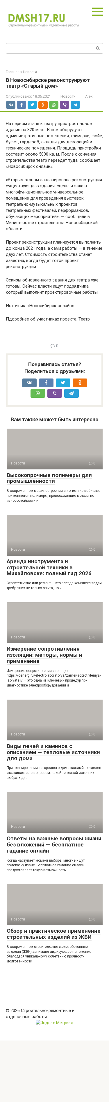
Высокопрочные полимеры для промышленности (49, 478)
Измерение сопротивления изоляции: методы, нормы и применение (44, 654)
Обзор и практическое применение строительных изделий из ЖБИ (54, 933)
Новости (68, 96)
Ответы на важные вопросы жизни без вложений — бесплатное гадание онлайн (54, 844)
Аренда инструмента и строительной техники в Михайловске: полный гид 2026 (49, 567)
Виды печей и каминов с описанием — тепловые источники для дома (53, 752)
